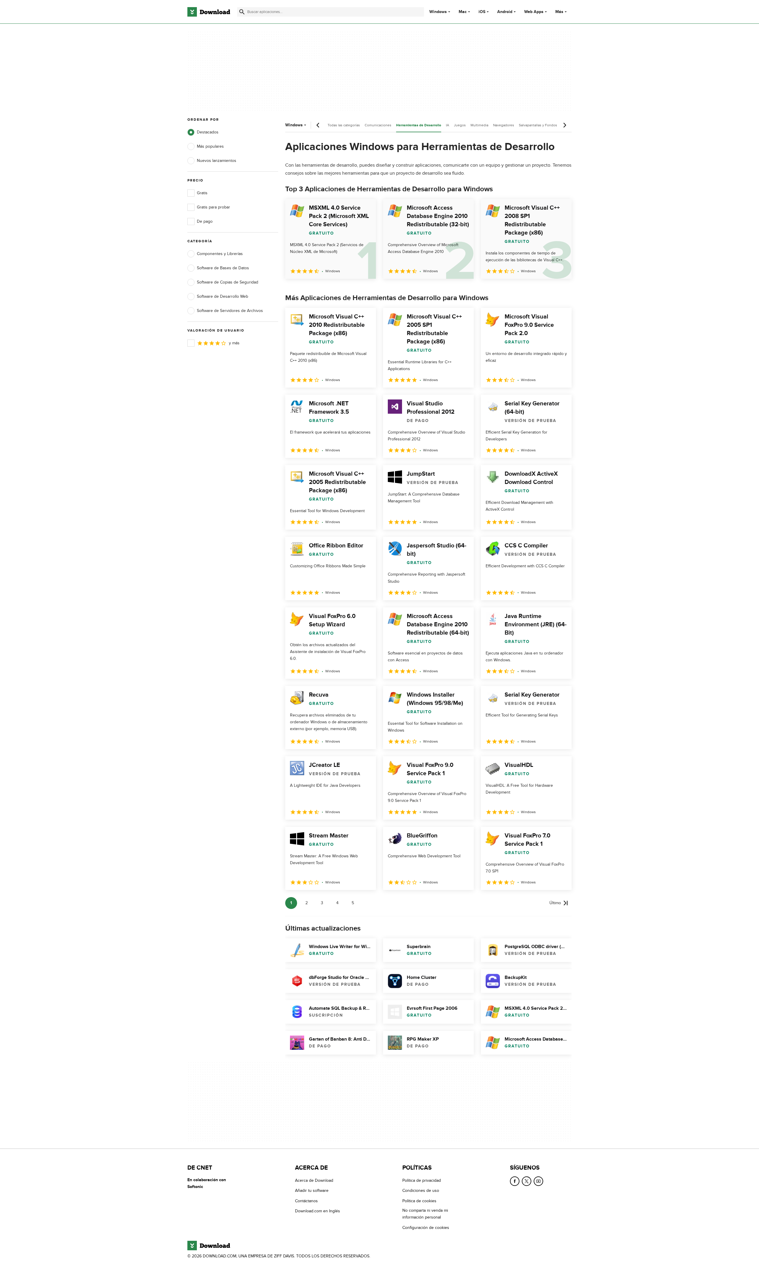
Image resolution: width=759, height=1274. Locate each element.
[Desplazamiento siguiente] (564, 125)
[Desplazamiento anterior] (318, 125)
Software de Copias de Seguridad (227, 282)
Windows (438, 12)
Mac (463, 12)
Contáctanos (306, 1200)
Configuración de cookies (425, 1227)
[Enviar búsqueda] (242, 12)
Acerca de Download (314, 1180)
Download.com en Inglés (317, 1211)
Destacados (208, 132)
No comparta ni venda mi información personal (425, 1214)
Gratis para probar (213, 207)
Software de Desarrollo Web (222, 296)
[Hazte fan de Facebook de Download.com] (514, 1181)
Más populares (210, 146)
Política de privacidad (421, 1180)
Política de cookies (419, 1200)
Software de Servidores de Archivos (230, 310)
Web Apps (533, 12)
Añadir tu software (312, 1190)
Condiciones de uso (420, 1190)
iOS (482, 12)
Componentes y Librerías (220, 253)
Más (559, 11)
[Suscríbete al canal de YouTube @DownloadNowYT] (538, 1181)
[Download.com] (208, 12)
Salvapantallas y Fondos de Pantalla (547, 125)
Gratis (202, 192)
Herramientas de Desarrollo (418, 125)
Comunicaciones (378, 125)
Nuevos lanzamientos (216, 160)
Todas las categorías (344, 125)
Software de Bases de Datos (223, 267)
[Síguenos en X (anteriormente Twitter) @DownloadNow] (526, 1181)
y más (234, 342)
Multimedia (479, 125)
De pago (205, 221)
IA (447, 125)
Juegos (460, 125)
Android (504, 12)
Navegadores (503, 125)
